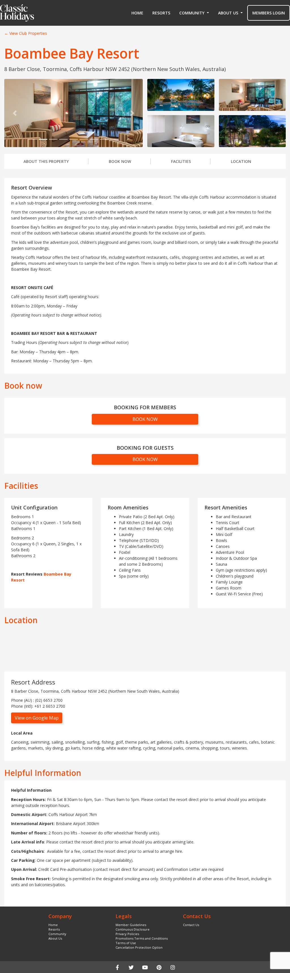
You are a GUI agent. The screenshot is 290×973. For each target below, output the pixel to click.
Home (137, 13)
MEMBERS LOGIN (268, 13)
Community (57, 934)
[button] (194, 13)
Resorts (161, 13)
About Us (55, 938)
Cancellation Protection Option (139, 947)
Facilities (181, 161)
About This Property (46, 161)
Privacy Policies (127, 934)
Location (241, 161)
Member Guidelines (131, 925)
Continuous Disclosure (133, 929)
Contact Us (191, 925)
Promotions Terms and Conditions (142, 938)
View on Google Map (37, 718)
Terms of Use (126, 943)
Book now (120, 161)
